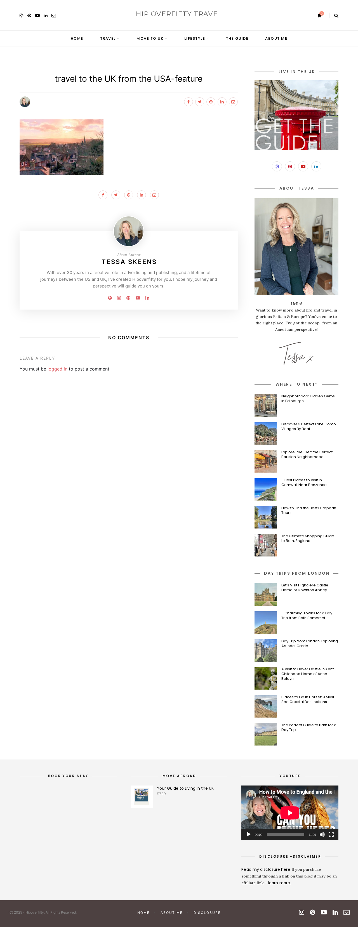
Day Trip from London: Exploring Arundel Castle (309, 643)
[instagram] (21, 15)
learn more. (279, 883)
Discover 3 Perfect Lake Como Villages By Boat (308, 426)
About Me (276, 38)
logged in (57, 369)
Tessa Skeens (129, 261)
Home (77, 38)
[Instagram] (119, 298)
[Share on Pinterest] (210, 101)
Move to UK (149, 38)
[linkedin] (46, 15)
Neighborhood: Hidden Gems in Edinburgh (308, 398)
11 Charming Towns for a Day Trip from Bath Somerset (306, 615)
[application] (289, 813)
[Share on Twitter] (199, 101)
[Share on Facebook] (188, 101)
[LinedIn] (147, 298)
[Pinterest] (128, 298)
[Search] (336, 15)
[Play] (248, 834)
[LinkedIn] (316, 166)
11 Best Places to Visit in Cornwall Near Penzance (304, 482)
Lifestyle (194, 38)
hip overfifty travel (179, 14)
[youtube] (37, 15)
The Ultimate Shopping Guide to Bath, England (307, 538)
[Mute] (322, 834)
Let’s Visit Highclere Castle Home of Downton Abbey (304, 587)
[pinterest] (29, 15)
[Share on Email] (233, 101)
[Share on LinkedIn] (222, 101)
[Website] (110, 298)
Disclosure (207, 913)
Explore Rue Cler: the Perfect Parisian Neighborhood (307, 454)
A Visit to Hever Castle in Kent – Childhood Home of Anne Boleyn (309, 673)
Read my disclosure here (266, 869)
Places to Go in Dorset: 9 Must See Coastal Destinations (307, 699)
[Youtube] (138, 298)
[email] (53, 15)
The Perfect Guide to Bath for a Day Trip (308, 727)
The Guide (237, 38)
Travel (108, 38)
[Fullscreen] (331, 834)
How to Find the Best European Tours (308, 510)
